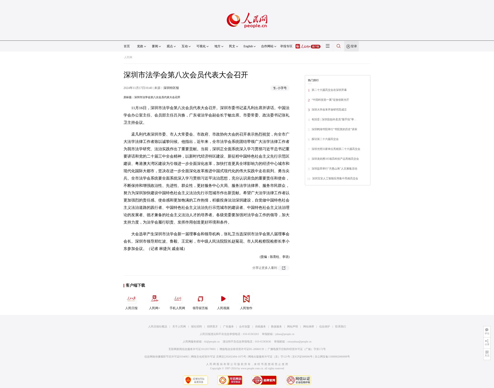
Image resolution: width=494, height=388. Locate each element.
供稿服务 (260, 326)
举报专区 (286, 46)
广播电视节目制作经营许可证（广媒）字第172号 (297, 349)
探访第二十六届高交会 (325, 139)
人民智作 (246, 308)
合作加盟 (244, 326)
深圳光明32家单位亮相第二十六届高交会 (336, 149)
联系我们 (340, 326)
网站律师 (308, 326)
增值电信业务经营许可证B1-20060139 (241, 349)
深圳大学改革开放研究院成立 (329, 109)
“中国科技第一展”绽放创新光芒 (330, 99)
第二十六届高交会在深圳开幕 (329, 90)
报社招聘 (196, 326)
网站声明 (292, 326)
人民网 (128, 57)
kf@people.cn (212, 341)
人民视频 (223, 308)
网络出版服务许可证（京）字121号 (269, 356)
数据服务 (276, 326)
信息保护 (324, 326)
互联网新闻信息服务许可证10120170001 (192, 349)
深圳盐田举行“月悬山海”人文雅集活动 (334, 168)
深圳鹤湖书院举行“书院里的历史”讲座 (334, 129)
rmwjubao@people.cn (299, 341)
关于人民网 (179, 326)
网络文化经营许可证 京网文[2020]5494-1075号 (218, 356)
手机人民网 (177, 308)
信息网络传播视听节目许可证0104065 (166, 356)
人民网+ (154, 308)
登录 (354, 46)
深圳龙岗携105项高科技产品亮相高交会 (335, 158)
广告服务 (228, 326)
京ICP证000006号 (302, 356)
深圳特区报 (171, 87)
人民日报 (131, 308)
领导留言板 (200, 308)
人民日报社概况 (157, 326)
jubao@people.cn (284, 334)
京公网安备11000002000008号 (332, 356)
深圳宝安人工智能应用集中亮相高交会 (335, 178)
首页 (127, 46)
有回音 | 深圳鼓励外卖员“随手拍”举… (334, 119)
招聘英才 (212, 326)
